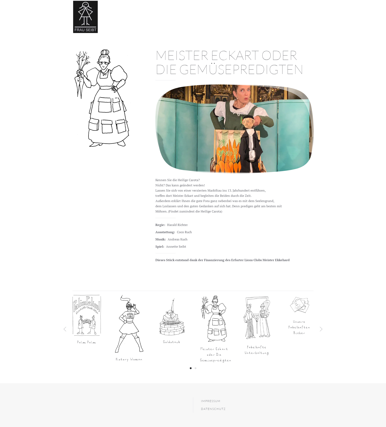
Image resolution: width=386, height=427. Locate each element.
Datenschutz (213, 409)
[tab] (191, 368)
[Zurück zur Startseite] (85, 17)
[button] (65, 329)
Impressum (211, 401)
